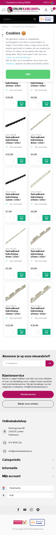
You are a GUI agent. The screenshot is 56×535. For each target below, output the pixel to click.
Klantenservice (28, 394)
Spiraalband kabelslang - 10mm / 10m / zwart (38, 83)
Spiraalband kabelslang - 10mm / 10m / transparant (38, 197)
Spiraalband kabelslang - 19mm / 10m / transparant (13, 311)
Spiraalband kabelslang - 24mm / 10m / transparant (38, 311)
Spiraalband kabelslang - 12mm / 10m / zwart (13, 197)
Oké (28, 74)
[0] (52, 10)
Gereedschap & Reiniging (23, 26)
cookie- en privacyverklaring (18, 57)
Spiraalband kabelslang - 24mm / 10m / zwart (13, 83)
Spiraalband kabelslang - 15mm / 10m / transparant (38, 254)
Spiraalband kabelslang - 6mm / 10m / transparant (13, 254)
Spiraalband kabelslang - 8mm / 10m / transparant (38, 140)
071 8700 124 (15, 442)
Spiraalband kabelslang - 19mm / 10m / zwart (13, 140)
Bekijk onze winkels (28, 403)
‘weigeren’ (10, 63)
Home (5, 26)
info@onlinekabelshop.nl (36, 386)
